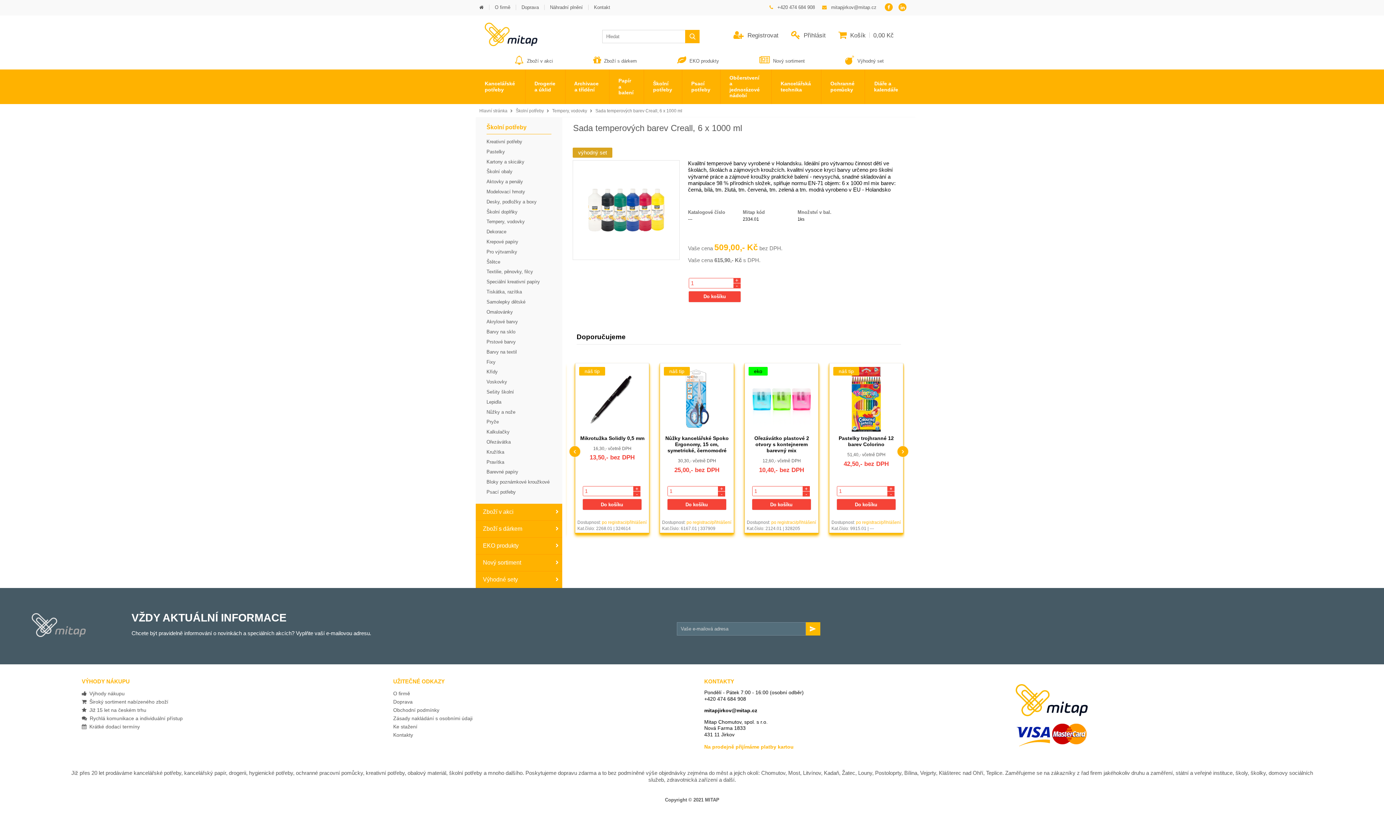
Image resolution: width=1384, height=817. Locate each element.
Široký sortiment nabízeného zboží (127, 702)
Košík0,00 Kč (871, 35)
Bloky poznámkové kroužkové (518, 482)
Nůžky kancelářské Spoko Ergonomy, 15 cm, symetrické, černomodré (612, 444)
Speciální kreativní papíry (513, 281)
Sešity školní (500, 392)
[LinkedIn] (902, 7)
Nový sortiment (789, 61)
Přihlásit (814, 35)
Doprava (403, 702)
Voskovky (497, 382)
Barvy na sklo (501, 332)
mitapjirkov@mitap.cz (730, 710)
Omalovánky (500, 312)
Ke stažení (405, 727)
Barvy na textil (502, 352)
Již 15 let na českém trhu (116, 710)
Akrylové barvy (502, 321)
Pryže (493, 422)
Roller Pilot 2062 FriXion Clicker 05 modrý (866, 441)
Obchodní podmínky (416, 710)
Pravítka (495, 462)
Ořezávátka (499, 442)
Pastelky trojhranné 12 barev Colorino (781, 441)
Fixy (491, 362)
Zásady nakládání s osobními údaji (433, 718)
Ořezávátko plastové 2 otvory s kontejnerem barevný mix (697, 444)
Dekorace (496, 231)
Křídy (492, 371)
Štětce (493, 262)
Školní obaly (500, 171)
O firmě (401, 693)
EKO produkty (704, 61)
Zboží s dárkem (620, 61)
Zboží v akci (539, 61)
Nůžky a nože (501, 412)
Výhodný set (870, 61)
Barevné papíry (502, 472)
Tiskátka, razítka (504, 292)
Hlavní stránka (493, 110)
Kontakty (403, 735)
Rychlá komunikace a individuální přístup (135, 718)
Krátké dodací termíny (113, 727)
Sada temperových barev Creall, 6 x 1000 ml (638, 110)
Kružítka (495, 452)
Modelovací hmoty (506, 191)
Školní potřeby (530, 110)
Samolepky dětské (506, 302)
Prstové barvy (501, 342)
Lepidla (494, 402)
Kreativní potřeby (504, 141)
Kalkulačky (498, 432)
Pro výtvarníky (502, 252)
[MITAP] (506, 44)
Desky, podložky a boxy (512, 202)
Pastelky (496, 151)
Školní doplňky (502, 212)
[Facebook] (888, 7)
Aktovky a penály (505, 181)
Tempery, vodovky (569, 110)
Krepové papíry (502, 241)
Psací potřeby (501, 492)
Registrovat (762, 35)
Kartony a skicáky (505, 162)
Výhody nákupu (105, 693)
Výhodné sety (500, 579)
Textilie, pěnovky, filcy (510, 271)
